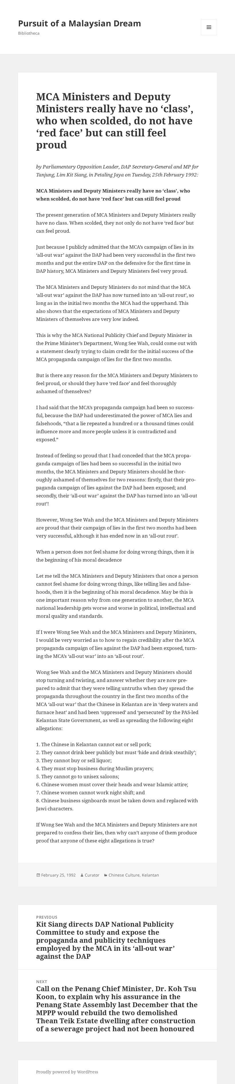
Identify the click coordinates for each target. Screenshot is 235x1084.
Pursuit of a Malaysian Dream (79, 23)
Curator (92, 875)
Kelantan (150, 875)
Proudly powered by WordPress (67, 1072)
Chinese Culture (124, 875)
